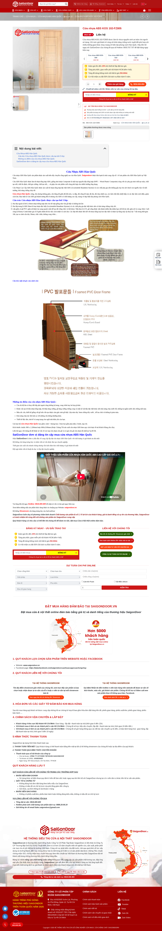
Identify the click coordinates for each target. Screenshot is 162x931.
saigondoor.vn (71, 507)
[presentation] (13, 104)
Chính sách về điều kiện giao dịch (96, 917)
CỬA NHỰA (19, 10)
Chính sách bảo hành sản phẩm (95, 904)
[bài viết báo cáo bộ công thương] (28, 912)
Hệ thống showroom (98, 4)
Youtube (125, 904)
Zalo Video (126, 918)
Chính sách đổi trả (90, 908)
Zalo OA (125, 913)
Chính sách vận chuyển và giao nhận (97, 913)
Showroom (24, 511)
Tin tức (119, 4)
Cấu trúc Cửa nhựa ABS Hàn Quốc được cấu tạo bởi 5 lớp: (41, 156)
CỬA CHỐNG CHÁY (65, 10)
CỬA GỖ (33, 10)
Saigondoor (87, 175)
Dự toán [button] (158, 265)
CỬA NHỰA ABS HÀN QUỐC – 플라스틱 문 (55, 16)
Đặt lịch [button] (158, 257)
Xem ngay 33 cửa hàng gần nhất (43, 872)
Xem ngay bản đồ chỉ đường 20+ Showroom (45, 697)
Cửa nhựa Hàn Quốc (21, 194)
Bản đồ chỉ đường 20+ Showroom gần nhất (115, 534)
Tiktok (123, 909)
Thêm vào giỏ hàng (115, 84)
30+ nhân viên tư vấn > (118, 118)
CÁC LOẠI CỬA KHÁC (86, 10)
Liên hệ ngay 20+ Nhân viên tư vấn (73, 872)
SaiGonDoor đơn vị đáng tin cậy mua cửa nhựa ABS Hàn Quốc (41, 161)
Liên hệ (135, 4)
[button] (5, 908)
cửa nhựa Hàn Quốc (29, 424)
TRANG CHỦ (18, 16)
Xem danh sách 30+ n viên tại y (115, 697)
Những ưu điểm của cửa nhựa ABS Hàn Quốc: (36, 159)
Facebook (125, 900)
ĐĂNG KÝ (132, 95)
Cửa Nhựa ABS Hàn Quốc (27, 153)
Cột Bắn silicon (121, 582)
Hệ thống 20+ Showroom (101, 118)
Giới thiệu (110, 4)
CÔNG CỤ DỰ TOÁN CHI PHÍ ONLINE (115, 554)
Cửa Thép (47, 10)
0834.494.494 (138, 84)
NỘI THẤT (122, 10)
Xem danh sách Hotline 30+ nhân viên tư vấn (115, 540)
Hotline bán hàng (81, 4)
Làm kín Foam (88, 582)
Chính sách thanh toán (91, 900)
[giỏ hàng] (144, 10)
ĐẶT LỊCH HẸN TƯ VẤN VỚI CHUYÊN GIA (115, 547)
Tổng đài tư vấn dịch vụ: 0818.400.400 (59, 877)
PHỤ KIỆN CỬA (106, 10)
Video (127, 4)
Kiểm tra (124, 587)
